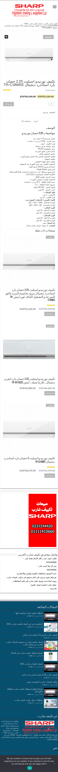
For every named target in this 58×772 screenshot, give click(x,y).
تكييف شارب (47, 558)
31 (44, 677)
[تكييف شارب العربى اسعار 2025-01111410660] (29, 9)
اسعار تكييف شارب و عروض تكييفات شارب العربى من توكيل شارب (24, 643)
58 (29, 656)
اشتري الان (8, 104)
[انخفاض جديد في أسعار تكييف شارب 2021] (50, 627)
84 (28, 627)
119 (28, 616)
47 (43, 685)
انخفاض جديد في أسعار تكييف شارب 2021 (25, 624)
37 (28, 703)
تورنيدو (43, 26)
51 (29, 667)
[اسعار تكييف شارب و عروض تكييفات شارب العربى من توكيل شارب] (50, 645)
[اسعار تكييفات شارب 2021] (50, 667)
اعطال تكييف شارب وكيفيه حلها (29, 613)
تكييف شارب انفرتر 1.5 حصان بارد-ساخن (40, 635)
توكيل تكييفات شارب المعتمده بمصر (42, 682)
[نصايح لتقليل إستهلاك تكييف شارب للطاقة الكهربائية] (50, 692)
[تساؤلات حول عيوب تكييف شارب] (50, 703)
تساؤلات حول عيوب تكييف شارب (28, 700)
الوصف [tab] (35, 121)
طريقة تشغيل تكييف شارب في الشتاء (27, 653)
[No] (54, 763)
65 (29, 647)
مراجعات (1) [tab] (26, 121)
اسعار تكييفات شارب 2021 (31, 664)
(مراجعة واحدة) (50, 90)
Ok (29, 768)
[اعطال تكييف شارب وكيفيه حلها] (50, 616)
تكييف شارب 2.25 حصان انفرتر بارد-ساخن (39, 675)
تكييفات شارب (12, 577)
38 (28, 694)
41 (44, 638)
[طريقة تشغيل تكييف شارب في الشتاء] (50, 656)
